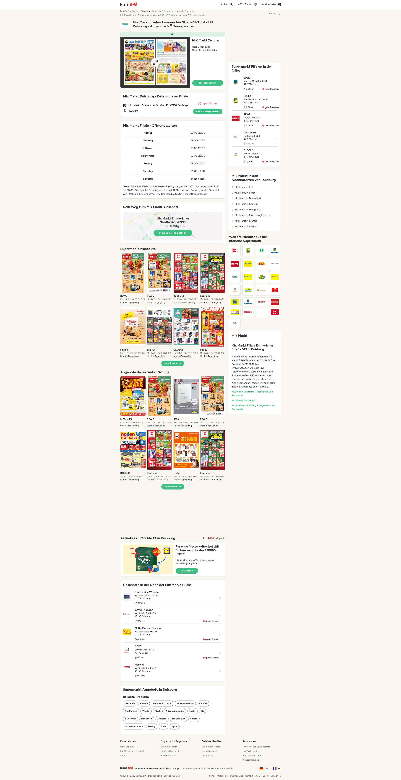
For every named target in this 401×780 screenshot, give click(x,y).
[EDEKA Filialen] (248, 250)
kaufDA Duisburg (128, 11)
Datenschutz (236, 776)
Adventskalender (175, 711)
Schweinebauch (185, 703)
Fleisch (144, 703)
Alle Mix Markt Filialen (207, 111)
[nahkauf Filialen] (275, 301)
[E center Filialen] (275, 250)
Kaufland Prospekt (170, 751)
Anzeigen (273, 13)
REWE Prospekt (168, 755)
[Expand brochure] (155, 62)
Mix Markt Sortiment (243, 400)
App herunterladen (251, 755)
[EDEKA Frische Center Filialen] (235, 301)
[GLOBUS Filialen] (235, 290)
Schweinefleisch (134, 726)
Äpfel (174, 726)
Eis (202, 711)
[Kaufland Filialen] (235, 250)
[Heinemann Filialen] (261, 312)
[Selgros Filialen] (235, 312)
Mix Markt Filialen (183, 11)
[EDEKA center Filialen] (248, 301)
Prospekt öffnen (207, 83)
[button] (172, 60)
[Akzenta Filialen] (261, 301)
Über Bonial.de (127, 746)
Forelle (193, 718)
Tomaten (161, 718)
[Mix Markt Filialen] (235, 276)
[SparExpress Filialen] (248, 312)
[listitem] (133, 278)
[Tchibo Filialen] (261, 290)
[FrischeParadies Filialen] (275, 263)
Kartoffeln (130, 718)
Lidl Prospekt (208, 755)
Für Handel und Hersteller (133, 751)
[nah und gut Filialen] (248, 263)
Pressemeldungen (251, 760)
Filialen (144, 11)
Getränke (130, 703)
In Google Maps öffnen (172, 232)
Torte (163, 726)
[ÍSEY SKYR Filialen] (235, 323)
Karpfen (203, 703)
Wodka (146, 711)
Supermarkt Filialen (161, 11)
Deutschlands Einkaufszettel (256, 746)
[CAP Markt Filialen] (261, 263)
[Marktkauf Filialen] (261, 250)
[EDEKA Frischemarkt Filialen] (275, 276)
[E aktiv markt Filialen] (248, 276)
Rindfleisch (131, 711)
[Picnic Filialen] (275, 312)
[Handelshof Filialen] (275, 290)
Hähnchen (146, 718)
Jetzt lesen (187, 570)
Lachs (192, 711)
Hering (151, 726)
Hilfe (211, 776)
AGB (257, 776)
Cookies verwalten (272, 776)
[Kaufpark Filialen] (248, 290)
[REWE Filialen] (235, 263)
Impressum (222, 776)
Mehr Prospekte (172, 363)
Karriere (124, 755)
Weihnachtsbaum (162, 703)
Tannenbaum (178, 718)
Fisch (158, 711)
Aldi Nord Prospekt (211, 746)
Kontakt (249, 776)
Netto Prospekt (209, 751)
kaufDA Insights (250, 751)
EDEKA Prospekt (169, 746)
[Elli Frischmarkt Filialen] (261, 276)
